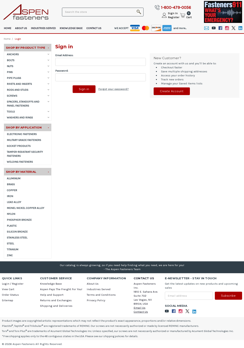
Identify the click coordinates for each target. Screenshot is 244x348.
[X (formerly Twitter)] (234, 28)
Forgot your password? (113, 89)
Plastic (12, 225)
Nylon (11, 214)
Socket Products (19, 146)
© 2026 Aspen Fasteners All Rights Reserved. (32, 344)
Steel (10, 243)
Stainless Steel (17, 237)
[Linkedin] (240, 28)
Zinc (10, 255)
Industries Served (43, 28)
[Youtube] (214, 28)
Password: (61, 70)
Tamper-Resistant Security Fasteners (25, 153)
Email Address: (64, 55)
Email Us (139, 307)
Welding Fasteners (20, 161)
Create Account (172, 91)
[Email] (206, 28)
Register (173, 17)
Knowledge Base (71, 28)
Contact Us (93, 28)
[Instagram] (227, 28)
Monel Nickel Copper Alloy (25, 208)
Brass (11, 184)
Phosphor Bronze (19, 219)
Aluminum (13, 178)
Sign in (173, 13)
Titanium (12, 249)
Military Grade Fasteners (24, 140)
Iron (10, 196)
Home (7, 28)
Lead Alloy (14, 202)
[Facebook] (220, 28)
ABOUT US (21, 28)
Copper (12, 190)
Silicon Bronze (17, 231)
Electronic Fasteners (22, 134)
